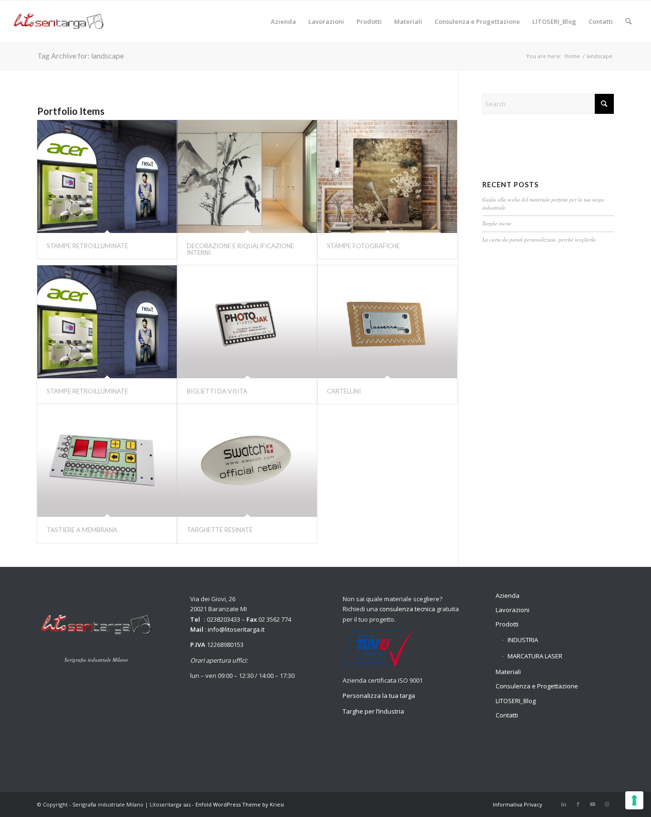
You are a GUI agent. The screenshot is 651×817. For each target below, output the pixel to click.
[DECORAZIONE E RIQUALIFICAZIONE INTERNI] (247, 176)
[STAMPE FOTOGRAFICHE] (387, 176)
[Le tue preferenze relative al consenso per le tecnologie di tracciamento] (634, 800)
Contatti (507, 715)
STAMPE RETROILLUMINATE (87, 246)
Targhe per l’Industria (373, 711)
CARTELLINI (344, 391)
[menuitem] (283, 21)
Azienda (507, 595)
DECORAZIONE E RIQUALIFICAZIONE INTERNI (240, 249)
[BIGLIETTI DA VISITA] (247, 321)
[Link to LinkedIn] (564, 804)
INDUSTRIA (523, 639)
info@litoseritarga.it (236, 629)
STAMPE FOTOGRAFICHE (363, 246)
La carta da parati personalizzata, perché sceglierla (539, 239)
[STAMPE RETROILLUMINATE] (107, 176)
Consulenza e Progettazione (537, 686)
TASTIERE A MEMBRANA (82, 530)
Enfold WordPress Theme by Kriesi (239, 804)
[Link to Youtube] (592, 804)
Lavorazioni (512, 609)
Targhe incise (496, 223)
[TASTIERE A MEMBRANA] (107, 460)
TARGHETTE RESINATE (220, 530)
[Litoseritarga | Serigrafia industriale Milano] (58, 21)
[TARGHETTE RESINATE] (247, 460)
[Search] (628, 21)
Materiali (508, 671)
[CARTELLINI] (387, 321)
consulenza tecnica (407, 609)
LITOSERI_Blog (516, 700)
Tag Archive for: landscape (80, 55)
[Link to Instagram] (607, 804)
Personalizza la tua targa (379, 695)
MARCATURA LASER (535, 656)
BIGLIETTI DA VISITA (217, 391)
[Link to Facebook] (578, 804)
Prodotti (507, 624)
